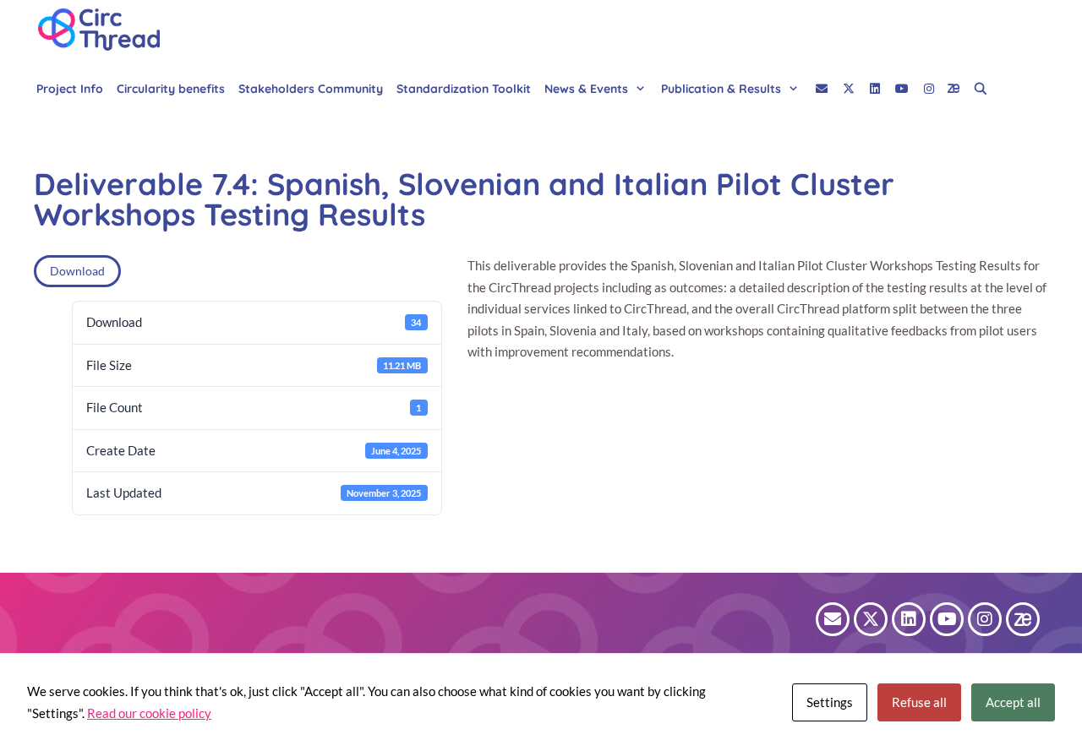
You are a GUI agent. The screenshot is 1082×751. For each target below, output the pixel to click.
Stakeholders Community (310, 88)
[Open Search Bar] (980, 88)
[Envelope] (833, 619)
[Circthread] (103, 29)
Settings (829, 702)
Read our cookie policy (149, 713)
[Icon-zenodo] (1023, 619)
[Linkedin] (909, 619)
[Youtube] (947, 619)
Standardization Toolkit (463, 88)
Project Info (69, 88)
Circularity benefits (171, 88)
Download (77, 271)
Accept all (1013, 702)
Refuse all (919, 702)
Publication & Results (721, 88)
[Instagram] (985, 619)
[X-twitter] (871, 619)
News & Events (586, 88)
